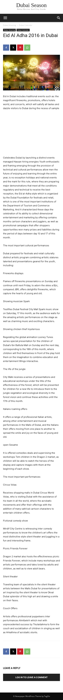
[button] (58, 18)
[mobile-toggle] (5, 18)
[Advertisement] (31, 133)
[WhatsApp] (27, 48)
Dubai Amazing (9, 25)
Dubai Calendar (25, 25)
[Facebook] (6, 48)
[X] (13, 48)
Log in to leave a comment (31, 677)
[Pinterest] (20, 48)
